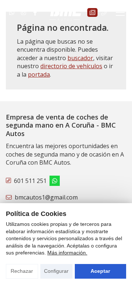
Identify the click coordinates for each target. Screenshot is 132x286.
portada (39, 74)
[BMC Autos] (66, 12)
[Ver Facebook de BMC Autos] (35, 12)
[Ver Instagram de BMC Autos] (23, 12)
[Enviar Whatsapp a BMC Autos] (12, 12)
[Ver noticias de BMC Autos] (92, 12)
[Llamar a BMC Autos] (104, 12)
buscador (80, 58)
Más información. (67, 253)
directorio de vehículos (71, 66)
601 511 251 (30, 181)
